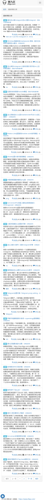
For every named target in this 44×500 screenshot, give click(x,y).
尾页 (36, 479)
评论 (36, 34)
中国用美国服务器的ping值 (16, 180)
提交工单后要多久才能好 (15, 413)
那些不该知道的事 (17, 68)
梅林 (7, 289)
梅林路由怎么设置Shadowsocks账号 (19, 270)
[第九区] (9, 2)
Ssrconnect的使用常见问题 (16, 436)
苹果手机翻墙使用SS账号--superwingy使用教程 (23, 318)
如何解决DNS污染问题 (15, 367)
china (31, 37)
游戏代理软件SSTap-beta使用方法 (19, 459)
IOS (7, 339)
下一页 (30, 479)
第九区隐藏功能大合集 (15, 344)
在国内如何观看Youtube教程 (17, 92)
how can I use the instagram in (17, 37)
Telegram (9, 314)
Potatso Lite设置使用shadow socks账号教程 (22, 133)
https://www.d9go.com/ (26, 499)
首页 (4, 9)
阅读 (15, 34)
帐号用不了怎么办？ (14, 390)
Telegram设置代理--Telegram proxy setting (22, 293)
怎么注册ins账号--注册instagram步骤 (20, 245)
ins (7, 87)
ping (7, 198)
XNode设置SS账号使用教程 (16, 157)
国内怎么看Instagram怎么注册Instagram (21, 20)
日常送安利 (21, 43)
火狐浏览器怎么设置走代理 (16, 224)
